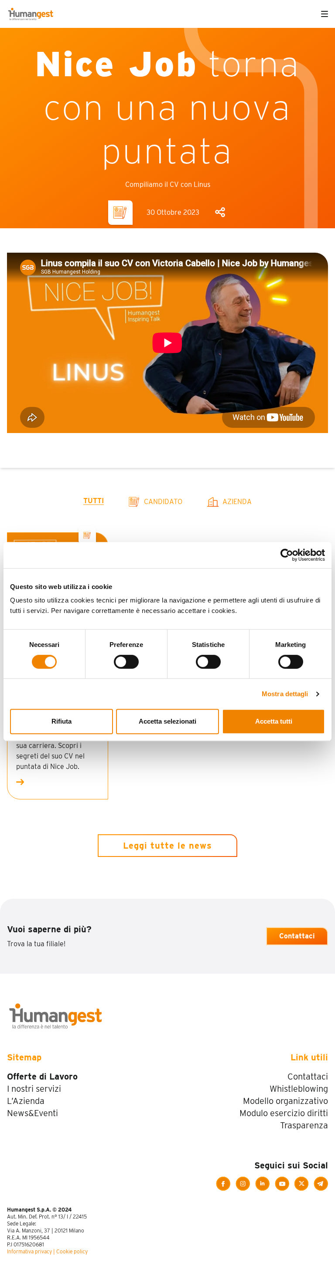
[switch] (126, 662)
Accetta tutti (273, 721)
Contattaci (297, 936)
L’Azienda (25, 1101)
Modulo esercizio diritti (283, 1113)
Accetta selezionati (167, 721)
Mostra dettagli (285, 693)
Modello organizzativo (285, 1101)
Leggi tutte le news (167, 845)
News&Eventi (32, 1113)
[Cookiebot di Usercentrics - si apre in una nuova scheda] (287, 555)
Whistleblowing (299, 1088)
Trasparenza (304, 1125)
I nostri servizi (34, 1088)
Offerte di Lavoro (42, 1076)
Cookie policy (72, 1251)
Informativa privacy (29, 1251)
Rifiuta (61, 721)
